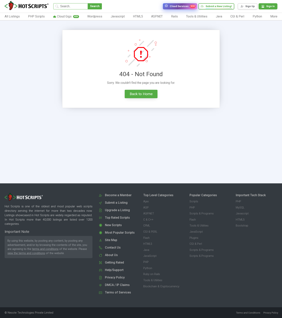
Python (147, 268)
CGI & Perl (196, 244)
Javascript (242, 213)
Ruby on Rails (151, 274)
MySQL (240, 207)
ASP (146, 207)
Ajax (146, 201)
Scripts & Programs (202, 213)
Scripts (194, 201)
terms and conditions (45, 249)
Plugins (194, 238)
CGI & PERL (150, 231)
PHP (146, 262)
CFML (146, 225)
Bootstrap (242, 225)
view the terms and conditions (26, 253)
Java (146, 250)
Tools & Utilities (152, 280)
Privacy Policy (270, 312)
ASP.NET (148, 213)
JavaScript (150, 256)
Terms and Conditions (248, 312)
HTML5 (147, 244)
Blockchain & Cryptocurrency (161, 286)
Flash (146, 238)
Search (95, 6)
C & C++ (148, 219)
